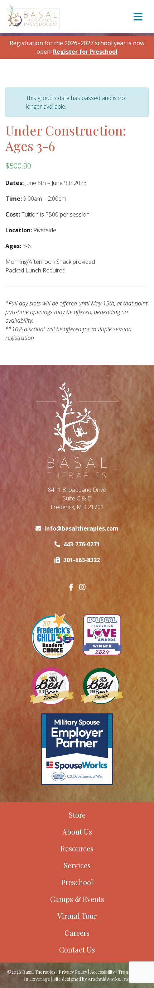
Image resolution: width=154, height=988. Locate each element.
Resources (77, 848)
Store (77, 815)
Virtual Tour (77, 916)
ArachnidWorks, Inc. (109, 979)
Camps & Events (77, 899)
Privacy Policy (73, 972)
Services (77, 865)
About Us (77, 831)
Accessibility (102, 972)
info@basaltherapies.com (81, 528)
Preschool (77, 882)
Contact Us (77, 949)
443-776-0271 (81, 544)
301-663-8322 (81, 560)
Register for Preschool (85, 52)
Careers (77, 932)
